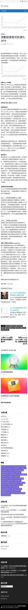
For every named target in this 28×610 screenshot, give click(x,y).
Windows (21, 493)
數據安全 (3, 435)
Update (17, 491)
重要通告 (3, 456)
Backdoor (10, 468)
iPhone (20, 478)
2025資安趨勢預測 (7, 372)
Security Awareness (13, 486)
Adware (8, 326)
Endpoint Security (14, 474)
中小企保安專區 (5, 424)
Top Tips (3, 419)
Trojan (24, 328)
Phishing (21, 482)
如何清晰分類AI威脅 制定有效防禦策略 (12, 514)
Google (10, 476)
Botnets (23, 468)
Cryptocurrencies (18, 470)
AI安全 (3, 416)
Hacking (4, 478)
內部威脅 (3, 429)
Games (4, 476)
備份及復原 (4, 427)
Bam (17, 607)
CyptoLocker (5, 472)
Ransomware (12, 484)
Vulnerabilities (5, 330)
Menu (4, 11)
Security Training (6, 489)
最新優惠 (3, 440)
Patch (15, 482)
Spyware (18, 328)
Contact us (4, 549)
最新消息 (3, 443)
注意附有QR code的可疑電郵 (10, 396)
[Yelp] (26, 1)
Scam (8, 328)
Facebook (23, 474)
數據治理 (3, 437)
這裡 (17, 279)
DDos (12, 472)
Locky (4, 480)
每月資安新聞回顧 (6, 448)
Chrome (4, 470)
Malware (10, 480)
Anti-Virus (22, 466)
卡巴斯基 (3, 432)
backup (16, 468)
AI (9, 466)
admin (4, 44)
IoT (15, 478)
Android (14, 326)
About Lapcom (5, 546)
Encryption (5, 474)
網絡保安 (3, 34)
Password (19, 326)
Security (13, 328)
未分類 (3, 445)
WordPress (11, 607)
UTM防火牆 (4, 422)
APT (3, 468)
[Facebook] (21, 1)
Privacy (3, 328)
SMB (13, 489)
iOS (10, 478)
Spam (19, 489)
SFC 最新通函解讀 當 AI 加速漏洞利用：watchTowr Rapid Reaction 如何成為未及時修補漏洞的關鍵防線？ (14, 523)
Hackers (16, 476)
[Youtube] (23, 1)
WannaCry (14, 493)
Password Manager (6, 482)
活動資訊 (3, 451)
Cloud (10, 470)
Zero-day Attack (6, 495)
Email (18, 472)
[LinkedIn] (25, 1)
